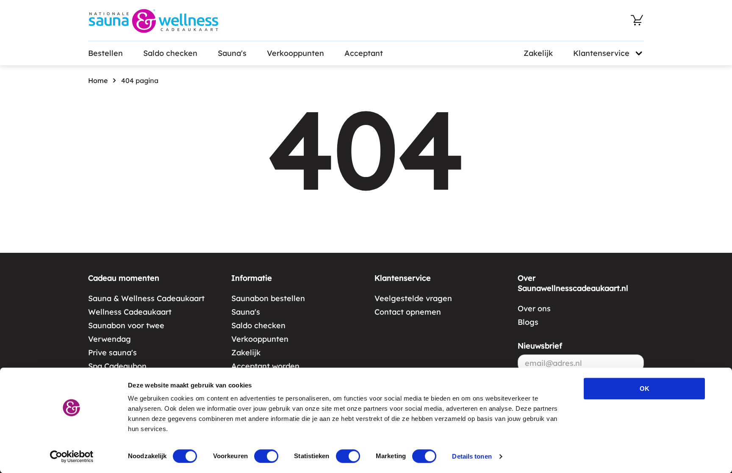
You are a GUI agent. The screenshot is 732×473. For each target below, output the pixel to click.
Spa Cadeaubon (117, 366)
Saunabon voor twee (126, 325)
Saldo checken (170, 53)
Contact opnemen (407, 312)
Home (98, 80)
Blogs (528, 322)
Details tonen (471, 456)
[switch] (266, 456)
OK (644, 388)
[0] (637, 20)
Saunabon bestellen (268, 298)
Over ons (534, 308)
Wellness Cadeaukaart (130, 312)
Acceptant (363, 53)
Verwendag (109, 339)
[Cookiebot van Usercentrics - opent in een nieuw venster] (72, 456)
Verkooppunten (295, 53)
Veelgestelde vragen (413, 298)
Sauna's (232, 53)
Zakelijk (538, 53)
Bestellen (105, 53)
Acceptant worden (265, 366)
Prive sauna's (112, 352)
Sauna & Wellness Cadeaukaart (146, 298)
